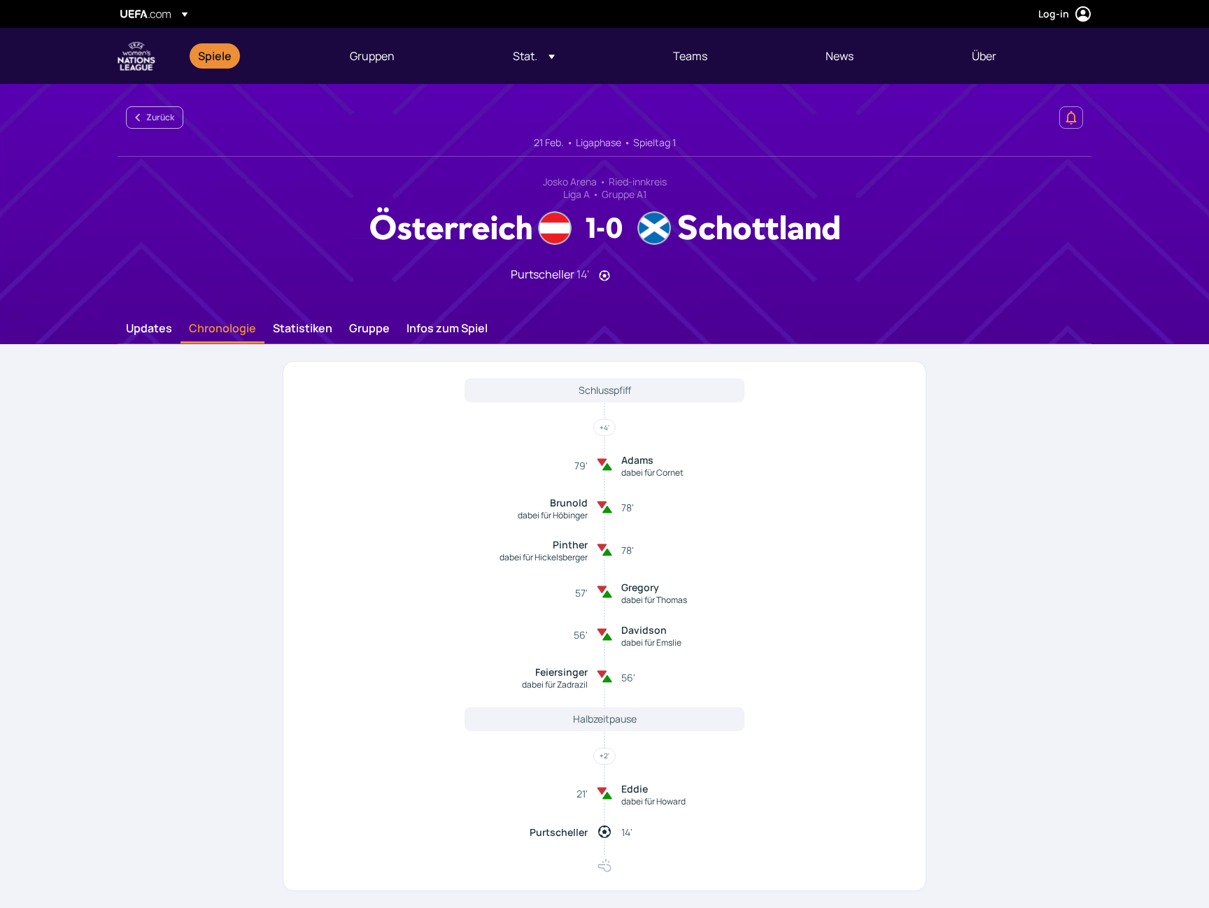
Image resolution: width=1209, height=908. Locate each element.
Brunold (569, 502)
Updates (149, 328)
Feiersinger (561, 672)
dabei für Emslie (651, 642)
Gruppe (369, 328)
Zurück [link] (160, 117)
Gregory (640, 587)
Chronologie (222, 328)
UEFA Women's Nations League (136, 56)
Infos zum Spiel (447, 328)
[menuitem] (256, 56)
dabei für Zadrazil (555, 684)
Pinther (570, 544)
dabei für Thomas (654, 600)
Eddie (634, 788)
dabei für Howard (653, 801)
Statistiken (302, 328)
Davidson (644, 630)
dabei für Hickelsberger (544, 557)
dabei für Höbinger (553, 515)
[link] (215, 56)
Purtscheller (559, 832)
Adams (637, 460)
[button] (534, 56)
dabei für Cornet (652, 472)
